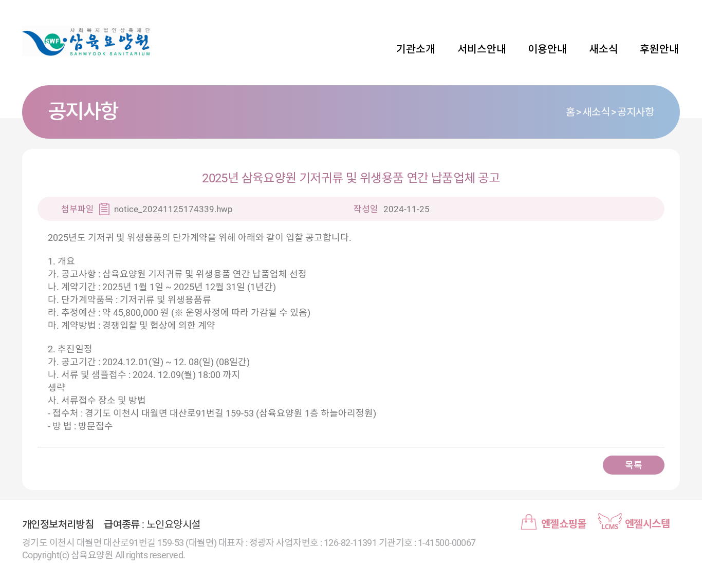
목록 (633, 465)
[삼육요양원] (94, 41)
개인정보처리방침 (58, 524)
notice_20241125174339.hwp (173, 209)
